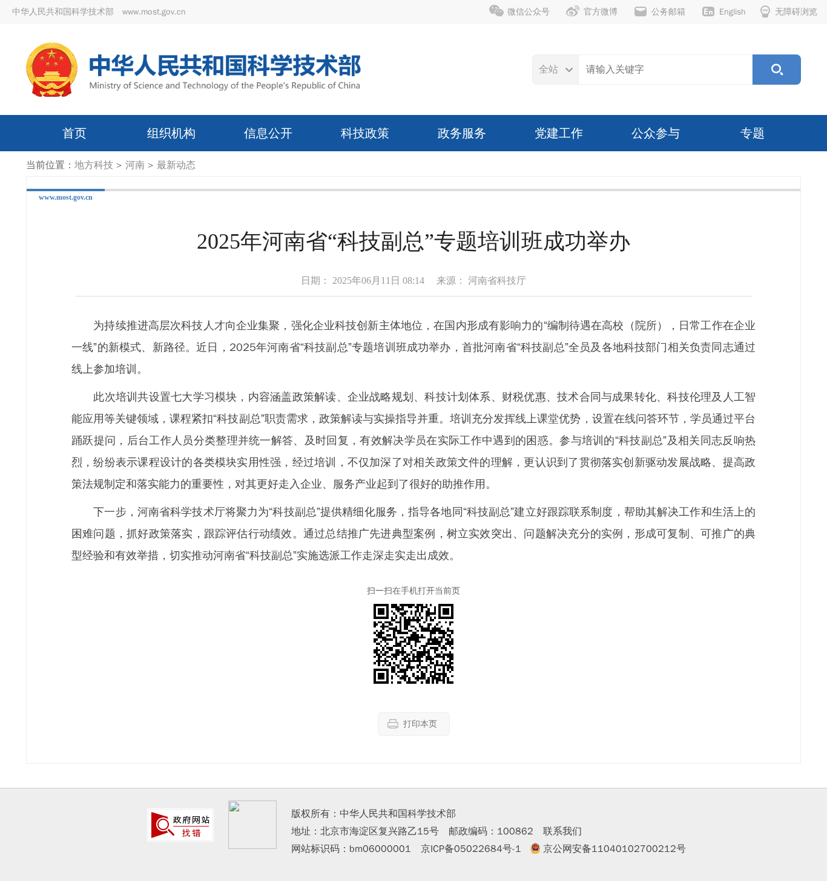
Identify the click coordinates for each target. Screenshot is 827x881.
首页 (74, 133)
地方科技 (93, 165)
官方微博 (601, 12)
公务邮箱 (668, 12)
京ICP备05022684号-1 (471, 849)
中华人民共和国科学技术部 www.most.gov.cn (99, 12)
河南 (135, 165)
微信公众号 (528, 12)
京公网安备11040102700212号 (614, 849)
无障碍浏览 (796, 12)
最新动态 (176, 165)
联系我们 (562, 831)
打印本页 (420, 724)
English (732, 12)
